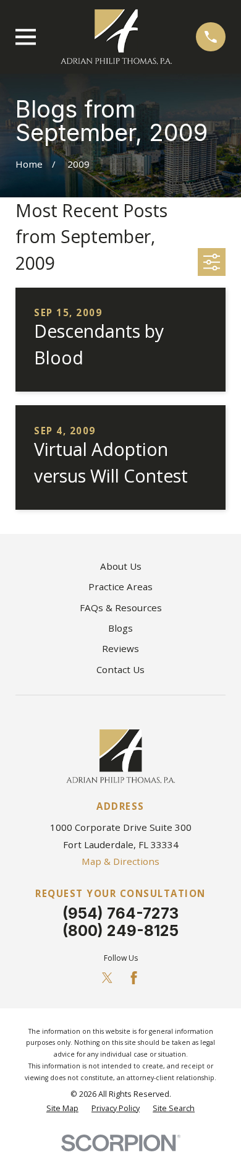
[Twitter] (107, 977)
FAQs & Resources (121, 607)
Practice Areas (120, 586)
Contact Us (120, 669)
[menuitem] (62, 1109)
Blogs (120, 628)
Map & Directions (120, 861)
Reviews (120, 648)
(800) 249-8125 (120, 931)
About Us (121, 566)
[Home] (116, 36)
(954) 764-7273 (120, 913)
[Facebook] (133, 977)
